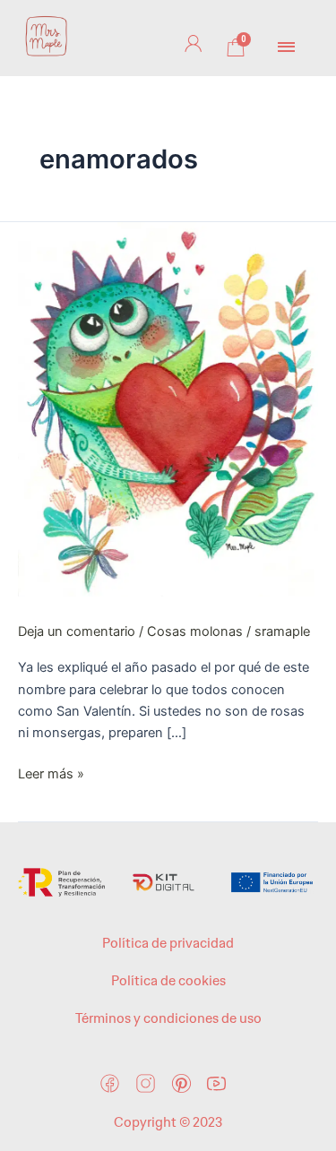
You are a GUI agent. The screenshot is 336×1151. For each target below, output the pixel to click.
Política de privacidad (168, 943)
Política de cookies (168, 981)
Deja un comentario (76, 631)
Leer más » (51, 772)
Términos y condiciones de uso (168, 1018)
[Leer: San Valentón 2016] (168, 408)
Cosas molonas (195, 631)
